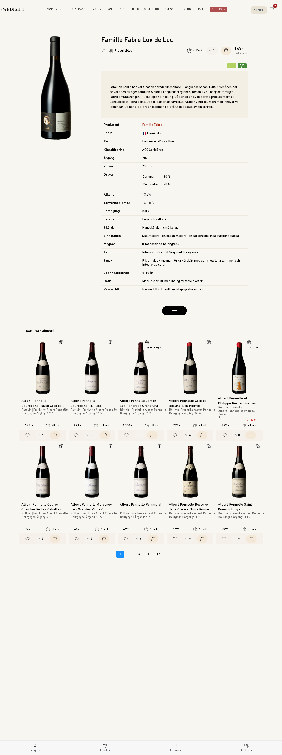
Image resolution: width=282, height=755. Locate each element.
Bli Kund (259, 10)
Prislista (217, 10)
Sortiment (58, 10)
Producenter (130, 10)
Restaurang (80, 10)
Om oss (170, 9)
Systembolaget (105, 10)
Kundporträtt (195, 10)
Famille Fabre (152, 125)
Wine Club (153, 10)
